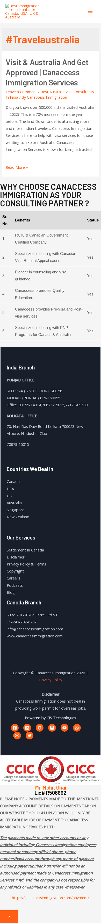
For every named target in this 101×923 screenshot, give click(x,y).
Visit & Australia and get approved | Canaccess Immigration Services (47, 72)
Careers (13, 578)
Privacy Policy (50, 679)
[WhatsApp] (77, 728)
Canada (13, 481)
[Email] (17, 735)
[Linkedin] (27, 728)
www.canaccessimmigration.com (35, 635)
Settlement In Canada (25, 550)
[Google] (40, 728)
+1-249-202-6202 (22, 621)
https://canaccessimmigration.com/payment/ (50, 897)
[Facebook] (15, 728)
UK (9, 495)
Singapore (15, 509)
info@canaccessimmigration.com (35, 628)
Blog (11, 592)
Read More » (17, 167)
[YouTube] (64, 728)
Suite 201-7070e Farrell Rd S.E (32, 614)
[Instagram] (52, 728)
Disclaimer (16, 557)
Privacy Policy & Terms (26, 564)
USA (10, 488)
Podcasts (15, 585)
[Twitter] (29, 735)
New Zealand (18, 516)
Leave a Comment (21, 91)
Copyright (15, 571)
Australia (14, 502)
